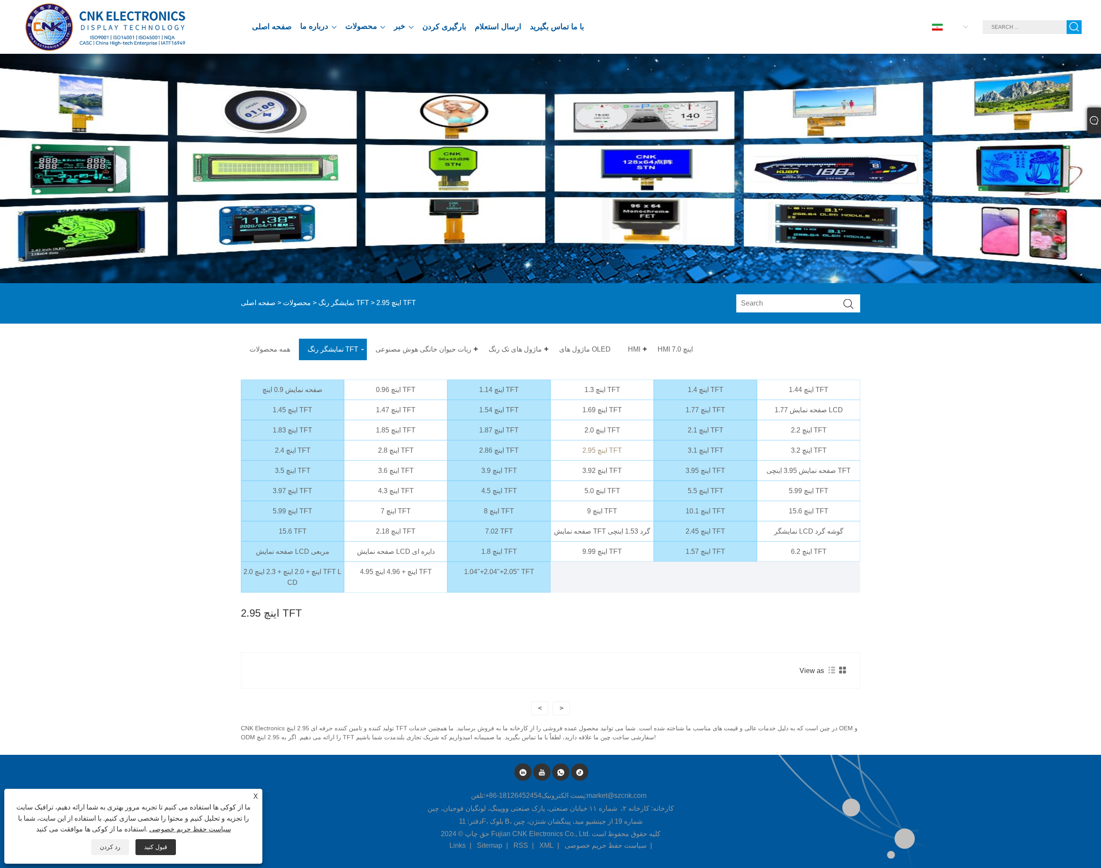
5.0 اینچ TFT (602, 490)
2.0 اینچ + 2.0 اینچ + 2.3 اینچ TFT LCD (292, 577)
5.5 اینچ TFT (705, 490)
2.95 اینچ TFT (602, 450)
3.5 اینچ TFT (293, 470)
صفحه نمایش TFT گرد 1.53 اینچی (602, 531)
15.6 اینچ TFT (808, 511)
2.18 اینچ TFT (395, 531)
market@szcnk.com (616, 795)
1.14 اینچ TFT (499, 389)
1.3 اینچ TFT (602, 389)
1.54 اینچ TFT (499, 410)
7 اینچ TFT (396, 511)
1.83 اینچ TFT (292, 430)
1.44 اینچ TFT (808, 389)
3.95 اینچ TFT (705, 470)
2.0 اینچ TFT (602, 430)
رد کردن (110, 846)
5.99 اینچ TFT (808, 490)
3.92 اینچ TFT (602, 470)
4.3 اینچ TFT (396, 490)
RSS (521, 845)
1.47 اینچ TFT (395, 410)
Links (457, 845)
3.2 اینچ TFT (809, 450)
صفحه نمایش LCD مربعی (292, 551)
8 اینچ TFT (499, 511)
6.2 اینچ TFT (809, 551)
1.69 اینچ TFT (602, 410)
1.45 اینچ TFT (292, 410)
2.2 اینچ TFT (809, 430)
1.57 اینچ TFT (705, 551)
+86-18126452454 (513, 795)
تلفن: (478, 795)
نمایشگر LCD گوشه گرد (808, 531)
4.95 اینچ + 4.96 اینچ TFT (396, 571)
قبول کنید (155, 846)
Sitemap (489, 845)
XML (546, 845)
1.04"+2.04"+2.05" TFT (499, 571)
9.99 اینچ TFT (602, 551)
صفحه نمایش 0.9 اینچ (292, 389)
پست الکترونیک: (564, 795)
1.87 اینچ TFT (499, 430)
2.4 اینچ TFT (293, 450)
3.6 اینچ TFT (396, 470)
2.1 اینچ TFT (705, 430)
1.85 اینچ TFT (395, 430)
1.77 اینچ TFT (705, 410)
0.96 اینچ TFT (395, 389)
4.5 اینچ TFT (499, 490)
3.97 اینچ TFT (292, 490)
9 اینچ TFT (602, 511)
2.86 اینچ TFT (499, 450)
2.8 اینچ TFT (396, 450)
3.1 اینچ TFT (705, 450)
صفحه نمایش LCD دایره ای (396, 551)
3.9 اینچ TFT (499, 470)
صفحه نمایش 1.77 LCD (809, 410)
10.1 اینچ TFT (705, 511)
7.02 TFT (499, 531)
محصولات (297, 302)
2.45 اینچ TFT (705, 531)
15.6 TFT (293, 531)
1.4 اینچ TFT (705, 389)
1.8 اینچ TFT (499, 551)
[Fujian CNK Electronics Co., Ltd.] (107, 27)
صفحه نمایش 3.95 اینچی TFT (808, 470)
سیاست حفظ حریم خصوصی (605, 845)
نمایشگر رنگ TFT (343, 302)
